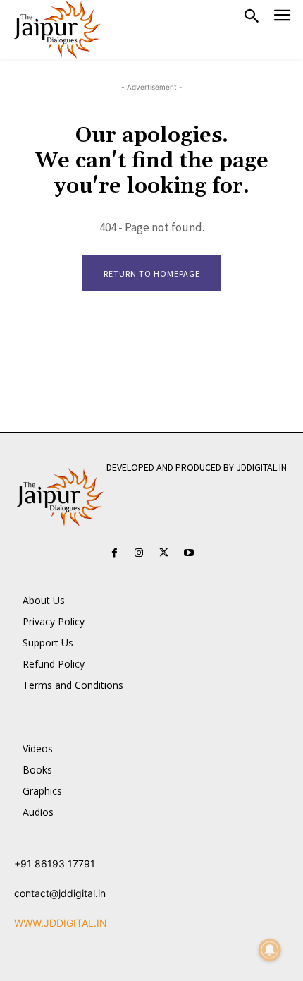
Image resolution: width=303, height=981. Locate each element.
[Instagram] (139, 553)
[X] (164, 553)
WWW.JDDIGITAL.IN (60, 923)
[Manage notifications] (270, 950)
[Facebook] (114, 553)
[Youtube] (188, 553)
